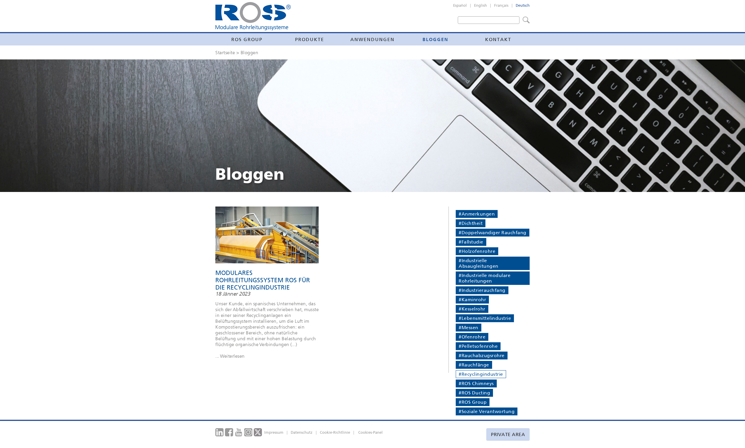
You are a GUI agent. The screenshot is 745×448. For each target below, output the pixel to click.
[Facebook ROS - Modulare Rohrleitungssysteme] (229, 432)
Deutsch (523, 5)
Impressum (273, 432)
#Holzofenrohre (477, 251)
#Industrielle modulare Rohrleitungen (484, 278)
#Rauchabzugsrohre (482, 355)
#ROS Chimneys (476, 383)
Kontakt (498, 39)
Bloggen (435, 39)
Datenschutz (302, 432)
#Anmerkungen (477, 214)
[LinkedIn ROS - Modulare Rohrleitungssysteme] (219, 432)
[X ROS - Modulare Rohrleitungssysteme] (258, 432)
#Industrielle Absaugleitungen (479, 263)
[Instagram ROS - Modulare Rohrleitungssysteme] (248, 432)
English (480, 5)
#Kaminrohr (472, 299)
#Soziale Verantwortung (487, 411)
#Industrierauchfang (482, 290)
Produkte (309, 39)
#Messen (468, 327)
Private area (508, 434)
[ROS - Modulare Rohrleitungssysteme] (253, 16)
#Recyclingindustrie (481, 374)
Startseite (225, 52)
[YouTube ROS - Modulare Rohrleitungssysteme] (239, 432)
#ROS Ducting (474, 393)
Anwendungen (372, 39)
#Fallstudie (471, 242)
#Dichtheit (471, 223)
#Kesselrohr (472, 309)
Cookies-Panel (370, 432)
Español (460, 5)
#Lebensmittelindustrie (485, 318)
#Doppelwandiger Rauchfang (492, 232)
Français (501, 5)
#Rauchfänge (474, 365)
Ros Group (246, 39)
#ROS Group (473, 402)
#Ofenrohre (472, 337)
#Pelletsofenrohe (478, 346)
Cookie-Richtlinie (335, 432)
